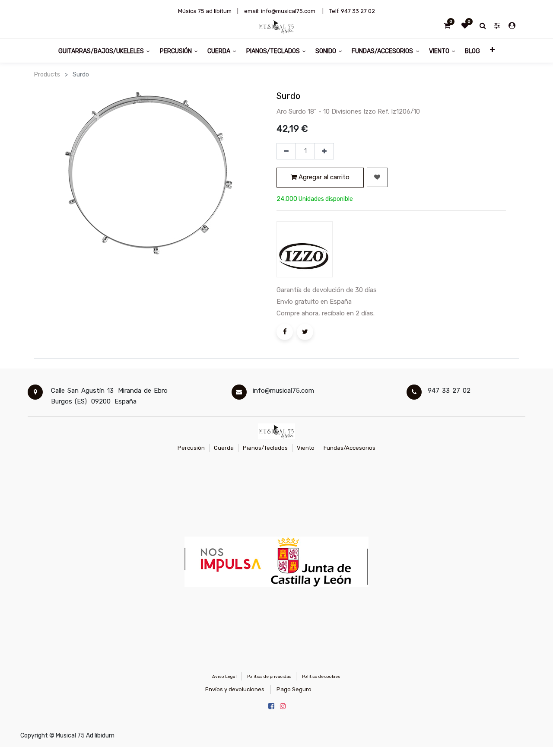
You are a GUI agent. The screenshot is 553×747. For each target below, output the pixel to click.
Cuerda (224, 448)
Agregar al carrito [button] (323, 177)
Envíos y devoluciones (234, 689)
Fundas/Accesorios (349, 448)
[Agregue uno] (324, 151)
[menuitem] (472, 51)
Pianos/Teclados (265, 448)
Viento (306, 448)
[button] (492, 51)
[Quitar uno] (286, 151)
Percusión (191, 448)
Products (47, 74)
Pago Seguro (293, 689)
